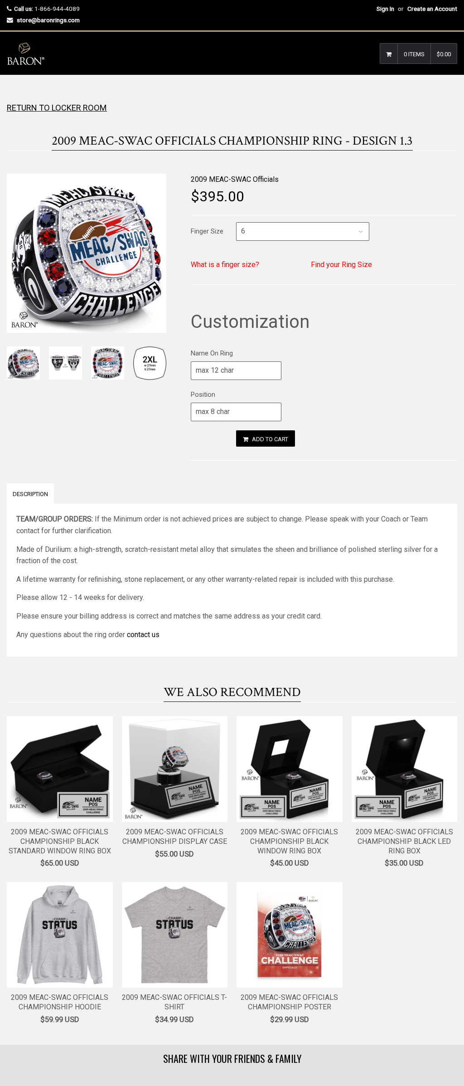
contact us (143, 634)
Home (15, 92)
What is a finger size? (225, 264)
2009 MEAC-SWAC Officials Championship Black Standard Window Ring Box (60, 841)
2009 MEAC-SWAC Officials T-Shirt (174, 1002)
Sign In (385, 8)
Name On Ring (212, 353)
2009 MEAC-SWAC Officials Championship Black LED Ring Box (404, 841)
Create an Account (432, 8)
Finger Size (207, 231)
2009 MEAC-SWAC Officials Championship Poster (289, 1002)
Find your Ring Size (341, 264)
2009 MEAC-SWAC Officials (235, 179)
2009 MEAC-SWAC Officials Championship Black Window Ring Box (289, 841)
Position (203, 394)
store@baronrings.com (48, 20)
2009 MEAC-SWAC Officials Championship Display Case (174, 837)
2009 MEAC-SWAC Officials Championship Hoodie (59, 1002)
